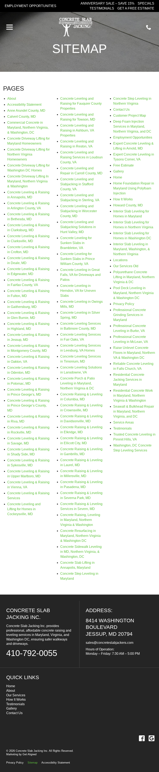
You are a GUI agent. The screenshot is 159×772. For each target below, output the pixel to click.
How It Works (123, 199)
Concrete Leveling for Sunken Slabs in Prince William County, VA (77, 259)
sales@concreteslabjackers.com (109, 642)
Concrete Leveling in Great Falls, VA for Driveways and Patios (80, 274)
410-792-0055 (31, 653)
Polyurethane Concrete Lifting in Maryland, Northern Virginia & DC (134, 277)
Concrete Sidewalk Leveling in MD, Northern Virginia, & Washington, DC (81, 551)
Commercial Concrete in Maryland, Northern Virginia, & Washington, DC (27, 127)
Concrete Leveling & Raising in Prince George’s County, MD (28, 405)
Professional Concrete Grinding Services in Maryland (129, 315)
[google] (151, 738)
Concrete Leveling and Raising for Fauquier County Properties (81, 103)
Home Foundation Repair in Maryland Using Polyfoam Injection (133, 188)
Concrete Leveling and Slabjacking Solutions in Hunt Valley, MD (78, 227)
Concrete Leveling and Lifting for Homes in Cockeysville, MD (24, 509)
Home (117, 177)
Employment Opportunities (30, 6)
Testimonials (102, 8)
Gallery (118, 171)
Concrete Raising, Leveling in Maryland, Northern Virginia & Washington (80, 520)
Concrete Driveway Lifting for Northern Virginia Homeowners (28, 154)
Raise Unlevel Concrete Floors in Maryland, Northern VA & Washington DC (134, 352)
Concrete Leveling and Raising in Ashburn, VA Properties (77, 130)
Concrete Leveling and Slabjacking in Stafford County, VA (77, 184)
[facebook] (141, 738)
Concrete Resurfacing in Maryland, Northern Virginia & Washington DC (80, 535)
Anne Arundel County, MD (26, 110)
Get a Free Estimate (135, 8)
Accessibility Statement (24, 104)
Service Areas (123, 422)
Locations (120, 260)
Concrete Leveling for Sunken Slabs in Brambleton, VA (76, 243)
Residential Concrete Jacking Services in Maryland (128, 379)
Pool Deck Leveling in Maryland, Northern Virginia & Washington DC (133, 293)
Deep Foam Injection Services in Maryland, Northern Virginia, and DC (132, 126)
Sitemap (79, 49)
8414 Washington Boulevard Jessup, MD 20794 (110, 627)
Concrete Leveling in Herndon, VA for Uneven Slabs (78, 290)
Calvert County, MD (21, 116)
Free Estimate (123, 165)
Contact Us (121, 109)
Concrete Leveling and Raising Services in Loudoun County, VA (81, 157)
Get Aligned (29, 754)
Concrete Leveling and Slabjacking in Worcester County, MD (78, 211)
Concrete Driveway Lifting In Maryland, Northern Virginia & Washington (28, 181)
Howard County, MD (128, 205)
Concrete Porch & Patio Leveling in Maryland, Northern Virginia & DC (77, 383)
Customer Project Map (129, 115)
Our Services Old (125, 266)
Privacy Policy (123, 304)
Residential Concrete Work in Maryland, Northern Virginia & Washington (133, 395)
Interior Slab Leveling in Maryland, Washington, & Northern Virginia (131, 249)
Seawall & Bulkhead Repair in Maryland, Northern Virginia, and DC (133, 411)
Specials (146, 3)
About (11, 98)
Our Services (15, 695)
